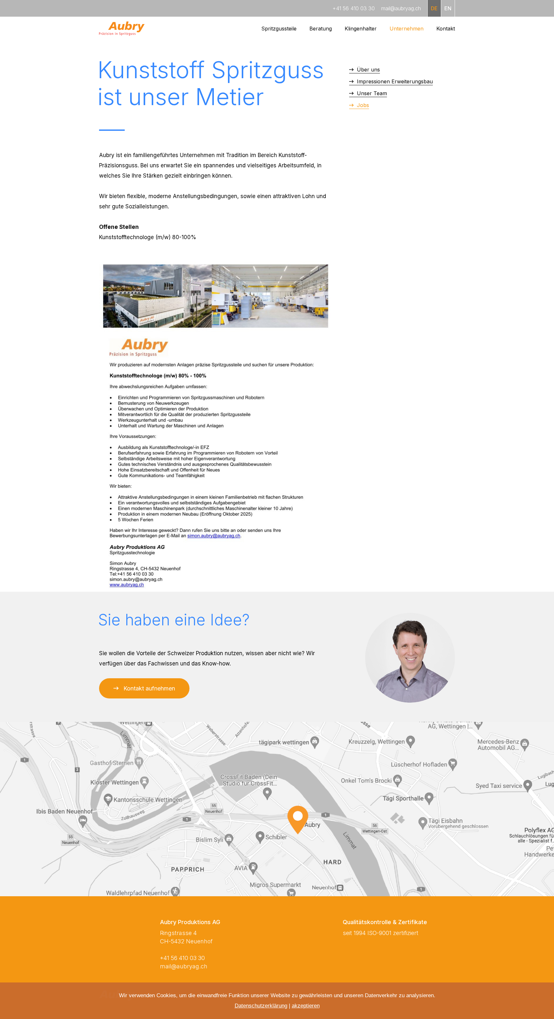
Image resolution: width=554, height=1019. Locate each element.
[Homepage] (122, 28)
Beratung (320, 28)
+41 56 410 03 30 (182, 958)
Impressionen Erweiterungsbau (394, 81)
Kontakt (445, 28)
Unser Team (371, 93)
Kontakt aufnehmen (149, 688)
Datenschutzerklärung (261, 1006)
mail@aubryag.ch (183, 966)
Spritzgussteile (279, 28)
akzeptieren (306, 1006)
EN (447, 8)
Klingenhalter (361, 28)
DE (434, 8)
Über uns (367, 69)
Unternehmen (407, 28)
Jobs (362, 105)
